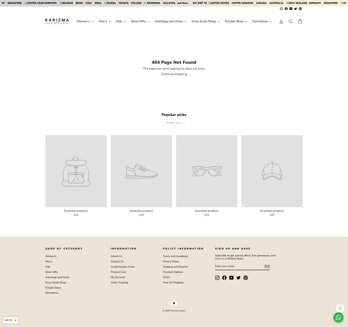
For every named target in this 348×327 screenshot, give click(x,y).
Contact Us (117, 261)
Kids (119, 21)
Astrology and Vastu (169, 21)
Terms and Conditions (175, 256)
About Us (116, 256)
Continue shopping (174, 74)
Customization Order (123, 266)
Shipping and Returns (175, 266)
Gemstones (260, 21)
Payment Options (173, 272)
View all (174, 122)
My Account (118, 277)
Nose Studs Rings (204, 21)
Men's (103, 21)
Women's (84, 21)
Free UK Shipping (173, 282)
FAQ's (166, 277)
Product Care (118, 272)
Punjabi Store (234, 21)
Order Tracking (119, 282)
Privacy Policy (171, 261)
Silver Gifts (139, 21)
